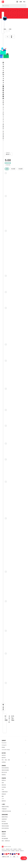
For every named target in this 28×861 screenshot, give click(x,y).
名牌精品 (4, 762)
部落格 (3, 747)
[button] (3, 26)
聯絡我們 (8, 849)
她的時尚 (4, 757)
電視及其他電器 (5, 770)
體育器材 (4, 821)
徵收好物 (4, 784)
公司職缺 (19, 849)
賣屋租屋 (4, 794)
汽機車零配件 (5, 791)
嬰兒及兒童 (4, 772)
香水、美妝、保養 (6, 759)
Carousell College (6, 749)
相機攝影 (4, 834)
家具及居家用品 (5, 767)
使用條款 (13, 850)
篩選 (11, 36)
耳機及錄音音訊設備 (6, 811)
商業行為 (21, 850)
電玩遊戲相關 (5, 823)
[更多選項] (9, 31)
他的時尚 (4, 755)
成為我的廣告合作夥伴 (6, 850)
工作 (3, 798)
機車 (3, 796)
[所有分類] (17, 1)
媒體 (11, 849)
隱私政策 (17, 850)
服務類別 (4, 800)
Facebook (4, 742)
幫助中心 (3, 849)
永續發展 (15, 849)
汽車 (3, 789)
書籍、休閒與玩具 (6, 840)
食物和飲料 (4, 819)
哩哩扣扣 (4, 780)
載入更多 (3, 707)
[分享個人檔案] (6, 30)
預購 (3, 782)
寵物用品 (4, 774)
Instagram (4, 745)
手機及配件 (4, 808)
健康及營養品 (5, 816)
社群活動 (4, 787)
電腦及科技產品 (5, 806)
